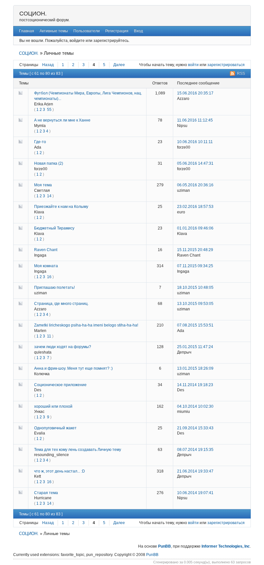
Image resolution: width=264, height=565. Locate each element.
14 (49, 196)
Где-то (40, 142)
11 (49, 336)
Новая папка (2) (48, 163)
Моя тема (43, 185)
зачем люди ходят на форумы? (62, 347)
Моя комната (46, 266)
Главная (26, 31)
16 (49, 277)
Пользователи (86, 31)
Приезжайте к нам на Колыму (61, 206)
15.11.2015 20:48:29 (195, 250)
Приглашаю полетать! (54, 287)
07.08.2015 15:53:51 (195, 325)
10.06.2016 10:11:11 (195, 142)
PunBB (164, 546)
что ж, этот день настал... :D (59, 471)
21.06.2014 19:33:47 (195, 471)
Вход (138, 31)
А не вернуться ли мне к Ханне (62, 120)
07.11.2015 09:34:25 (195, 266)
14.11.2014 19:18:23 (195, 385)
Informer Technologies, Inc (226, 546)
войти (193, 65)
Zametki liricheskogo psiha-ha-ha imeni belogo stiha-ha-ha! (86, 325)
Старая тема (46, 493)
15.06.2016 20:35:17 (195, 93)
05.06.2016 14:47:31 (195, 163)
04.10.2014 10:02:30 (195, 406)
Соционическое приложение (60, 385)
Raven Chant (45, 250)
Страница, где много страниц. (61, 303)
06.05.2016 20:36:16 (195, 185)
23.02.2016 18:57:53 (195, 206)
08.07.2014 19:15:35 (195, 449)
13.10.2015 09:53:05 (195, 303)
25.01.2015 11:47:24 (195, 347)
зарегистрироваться (226, 65)
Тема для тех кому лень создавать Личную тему (77, 449)
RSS (241, 73)
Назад (48, 65)
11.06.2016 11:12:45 (195, 120)
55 (49, 109)
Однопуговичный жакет (55, 428)
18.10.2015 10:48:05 (195, 287)
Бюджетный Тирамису (54, 228)
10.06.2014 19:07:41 (195, 493)
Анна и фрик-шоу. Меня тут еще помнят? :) (73, 368)
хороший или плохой (53, 406)
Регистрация (116, 31)
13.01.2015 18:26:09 (195, 368)
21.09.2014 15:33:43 (195, 428)
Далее (119, 65)
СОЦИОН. (33, 13)
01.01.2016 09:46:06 (195, 228)
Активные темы (54, 31)
